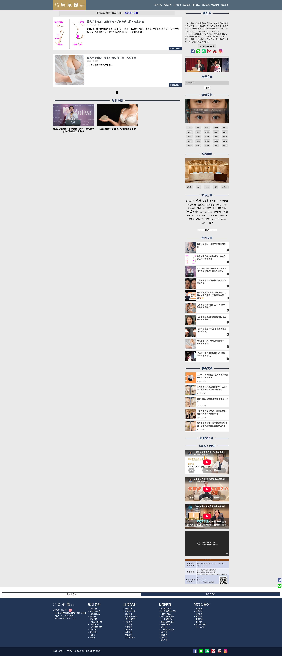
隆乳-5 (207, 146)
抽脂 (225, 205)
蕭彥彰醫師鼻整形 (167, 616)
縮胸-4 (216, 141)
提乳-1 (225, 128)
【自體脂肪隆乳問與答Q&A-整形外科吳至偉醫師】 (211, 306)
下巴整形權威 (166, 614)
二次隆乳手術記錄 (167, 629)
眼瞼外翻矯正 (95, 614)
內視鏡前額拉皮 (96, 627)
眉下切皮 (203, 212)
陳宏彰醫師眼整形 (167, 622)
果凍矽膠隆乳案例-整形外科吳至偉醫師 (117, 129)
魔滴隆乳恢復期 (131, 616)
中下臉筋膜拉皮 (96, 622)
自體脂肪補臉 (95, 611)
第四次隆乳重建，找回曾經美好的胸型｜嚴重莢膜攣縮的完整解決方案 (212, 424)
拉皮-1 (198, 128)
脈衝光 (92, 635)
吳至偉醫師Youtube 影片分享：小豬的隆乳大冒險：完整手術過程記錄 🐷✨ (212, 295)
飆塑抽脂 (128, 609)
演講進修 (192, 211)
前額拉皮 (201, 205)
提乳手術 (128, 635)
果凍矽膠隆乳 (219, 208)
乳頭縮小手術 (130, 611)
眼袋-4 (189, 141)
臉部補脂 (214, 216)
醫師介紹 (158, 5)
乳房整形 (187, 5)
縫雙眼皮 (93, 616)
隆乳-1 (207, 128)
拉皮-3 (198, 137)
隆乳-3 (207, 137)
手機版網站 (210, 594)
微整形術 (225, 5)
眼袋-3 (189, 137)
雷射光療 (215, 219)
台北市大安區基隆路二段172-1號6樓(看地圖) (70, 613)
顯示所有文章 (131, 13)
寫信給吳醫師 (201, 624)
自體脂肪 (223, 216)
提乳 (187, 39)
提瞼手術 (93, 619)
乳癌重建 (128, 627)
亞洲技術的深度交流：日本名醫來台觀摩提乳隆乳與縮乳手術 (212, 412)
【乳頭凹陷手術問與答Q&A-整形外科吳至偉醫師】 (211, 354)
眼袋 (210, 212)
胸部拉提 (190, 216)
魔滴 (211, 222)
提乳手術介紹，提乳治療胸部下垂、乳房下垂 (210, 342)
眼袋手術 (93, 609)
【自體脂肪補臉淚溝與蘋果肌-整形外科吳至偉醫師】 (211, 318)
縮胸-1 (216, 128)
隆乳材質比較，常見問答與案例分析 (211, 245)
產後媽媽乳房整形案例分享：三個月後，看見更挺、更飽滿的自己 (212, 388)
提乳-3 (225, 137)
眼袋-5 (189, 146)
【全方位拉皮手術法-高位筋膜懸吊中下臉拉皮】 (211, 330)
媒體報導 (210, 205)
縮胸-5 (216, 146)
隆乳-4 (207, 141)
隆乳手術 (168, 5)
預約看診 (199, 611)
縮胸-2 (216, 132)
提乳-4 (225, 141)
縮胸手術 (128, 632)
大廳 (198, 187)
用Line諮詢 (200, 627)
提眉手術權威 (166, 624)
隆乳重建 (164, 627)
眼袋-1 (189, 128)
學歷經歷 (199, 609)
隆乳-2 (207, 132)
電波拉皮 (223, 219)
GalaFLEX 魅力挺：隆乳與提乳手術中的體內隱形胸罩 (212, 376)
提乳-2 (225, 132)
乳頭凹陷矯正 (130, 637)
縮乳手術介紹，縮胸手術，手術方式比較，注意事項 (211, 257)
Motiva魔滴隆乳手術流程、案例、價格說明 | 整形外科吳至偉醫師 (211, 270)
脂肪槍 (198, 216)
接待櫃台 (189, 187)
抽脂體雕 (215, 5)
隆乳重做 (200, 219)
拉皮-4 (198, 141)
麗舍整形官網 (166, 609)
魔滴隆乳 (128, 614)
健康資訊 (192, 204)
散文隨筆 (207, 208)
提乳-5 (225, 146)
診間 (216, 187)
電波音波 (93, 632)
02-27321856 (66, 616)
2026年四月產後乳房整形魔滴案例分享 (212, 400)
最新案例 (128, 622)
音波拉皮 (204, 223)
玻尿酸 (92, 637)
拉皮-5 (198, 146)
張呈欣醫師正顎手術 (168, 611)
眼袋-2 (189, 132)
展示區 (207, 187)
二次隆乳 (177, 5)
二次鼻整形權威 (167, 619)
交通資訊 (199, 614)
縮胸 (192, 39)
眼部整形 (196, 5)
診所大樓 (224, 187)
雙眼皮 (208, 219)
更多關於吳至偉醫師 (207, 46)
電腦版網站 (71, 594)
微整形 (218, 205)
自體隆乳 (191, 219)
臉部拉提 (206, 5)
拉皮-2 (198, 132)
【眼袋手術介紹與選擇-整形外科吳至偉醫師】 (211, 282)
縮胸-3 (216, 137)
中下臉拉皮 (190, 201)
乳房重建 (214, 201)
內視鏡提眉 (94, 624)
